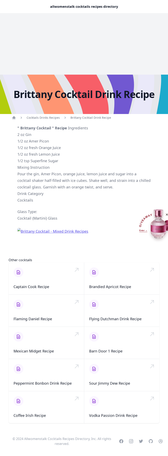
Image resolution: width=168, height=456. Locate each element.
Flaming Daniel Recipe (33, 318)
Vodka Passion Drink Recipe (113, 415)
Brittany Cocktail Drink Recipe (90, 118)
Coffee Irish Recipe (30, 415)
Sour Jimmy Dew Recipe (109, 383)
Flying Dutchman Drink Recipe (115, 318)
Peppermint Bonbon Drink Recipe (43, 383)
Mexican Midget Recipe (34, 351)
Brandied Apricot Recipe (110, 286)
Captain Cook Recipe (31, 286)
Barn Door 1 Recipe (106, 351)
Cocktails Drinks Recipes (43, 118)
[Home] (14, 118)
